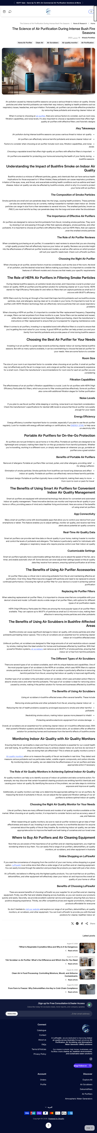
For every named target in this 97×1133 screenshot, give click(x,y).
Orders (43, 1079)
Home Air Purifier (25, 42)
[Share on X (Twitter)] (72, 923)
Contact (42, 1035)
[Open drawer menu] (91, 12)
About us (42, 1040)
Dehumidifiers (86, 1089)
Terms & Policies (39, 1049)
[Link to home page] (86, 1029)
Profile (43, 1084)
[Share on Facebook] (82, 923)
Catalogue (41, 1030)
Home (93, 23)
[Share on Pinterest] (77, 923)
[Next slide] (14, 2)
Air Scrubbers (53, 42)
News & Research (80, 23)
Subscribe (12, 1014)
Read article (73, 951)
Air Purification (87, 42)
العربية (50, 1107)
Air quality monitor (70, 42)
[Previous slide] (82, 2)
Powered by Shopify (56, 1119)
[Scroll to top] (48, 1125)
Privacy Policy (40, 1054)
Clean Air (39, 42)
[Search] (10, 11)
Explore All (87, 1079)
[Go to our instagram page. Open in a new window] (90, 1059)
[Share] (86, 923)
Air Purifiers (87, 1094)
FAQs (44, 1044)
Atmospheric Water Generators (78, 1098)
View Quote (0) (95, 14)
